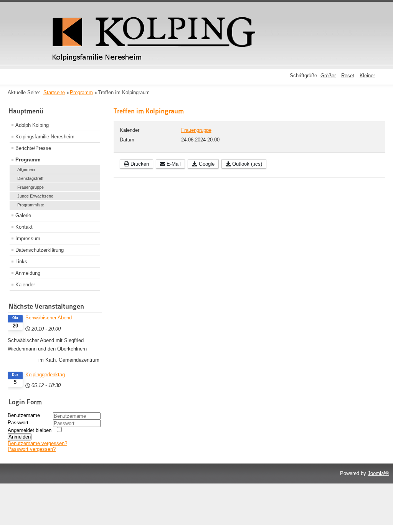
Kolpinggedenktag (45, 374)
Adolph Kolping (32, 125)
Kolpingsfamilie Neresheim (44, 137)
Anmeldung (27, 273)
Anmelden (19, 437)
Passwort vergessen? (32, 449)
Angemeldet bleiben (29, 430)
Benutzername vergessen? (37, 443)
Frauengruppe (30, 187)
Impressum (27, 238)
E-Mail (173, 164)
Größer (328, 75)
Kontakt (24, 227)
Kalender (25, 284)
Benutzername (24, 415)
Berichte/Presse (33, 148)
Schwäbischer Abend (48, 318)
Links (21, 261)
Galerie (23, 215)
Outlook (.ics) (246, 164)
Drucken (139, 164)
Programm (28, 160)
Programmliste (30, 205)
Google (206, 164)
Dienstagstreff (30, 178)
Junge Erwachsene (35, 196)
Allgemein (26, 169)
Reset (347, 75)
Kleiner (367, 75)
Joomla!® (378, 473)
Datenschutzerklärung (39, 250)
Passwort (18, 422)
